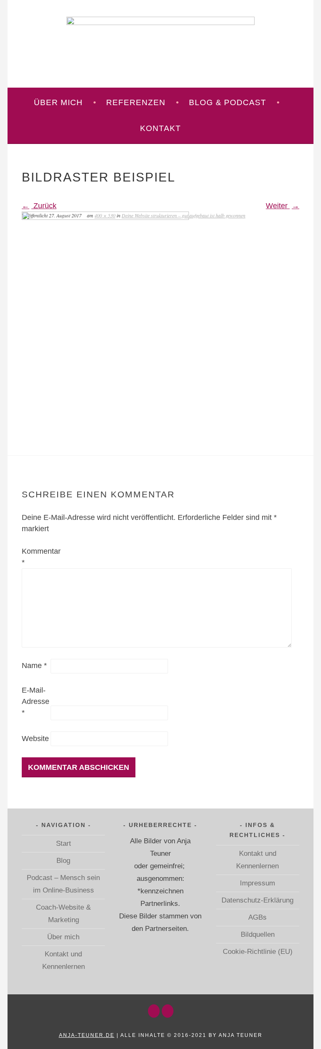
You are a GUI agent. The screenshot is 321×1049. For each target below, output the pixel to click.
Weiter (278, 206)
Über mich (58, 102)
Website (35, 738)
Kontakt (160, 128)
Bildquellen (258, 934)
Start (63, 843)
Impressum (257, 883)
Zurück (43, 206)
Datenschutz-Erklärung (257, 900)
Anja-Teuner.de (87, 1035)
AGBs (257, 917)
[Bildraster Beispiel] (105, 217)
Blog (63, 860)
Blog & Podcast (227, 102)
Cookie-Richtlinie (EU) (258, 951)
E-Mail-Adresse (35, 701)
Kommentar (35, 557)
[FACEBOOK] (167, 1011)
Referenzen (136, 102)
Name (34, 665)
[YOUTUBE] (154, 1011)
